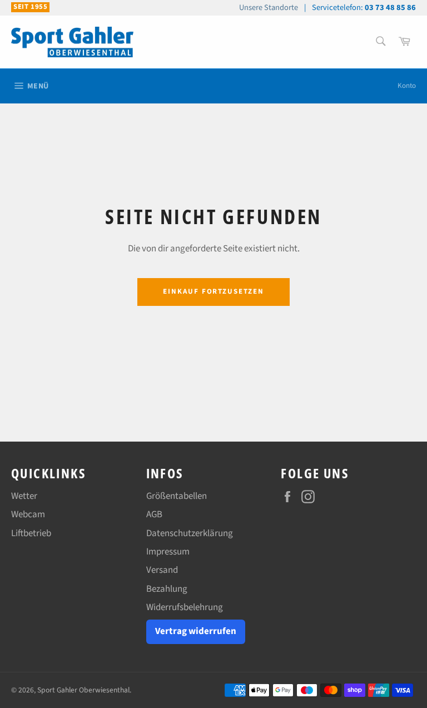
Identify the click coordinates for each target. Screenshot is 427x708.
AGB (154, 514)
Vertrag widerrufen (195, 631)
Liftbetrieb (31, 533)
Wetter (24, 496)
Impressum (168, 551)
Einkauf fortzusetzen (213, 291)
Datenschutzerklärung (189, 533)
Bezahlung (166, 589)
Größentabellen (176, 496)
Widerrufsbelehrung (184, 607)
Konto (407, 86)
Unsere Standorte (268, 7)
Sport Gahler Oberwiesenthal (83, 690)
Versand (162, 570)
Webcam (28, 514)
